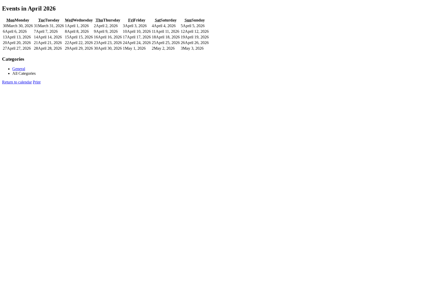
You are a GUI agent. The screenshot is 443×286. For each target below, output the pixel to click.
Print (37, 82)
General (18, 69)
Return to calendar (17, 82)
